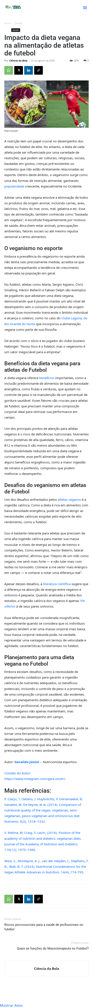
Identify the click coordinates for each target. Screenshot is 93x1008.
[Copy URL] (38, 70)
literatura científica (57, 584)
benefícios (47, 378)
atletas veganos (69, 499)
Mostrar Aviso (11, 1005)
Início (7, 23)
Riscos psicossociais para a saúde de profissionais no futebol (43, 927)
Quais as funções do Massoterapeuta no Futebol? (53, 948)
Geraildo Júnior (26, 762)
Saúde (18, 23)
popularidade (14, 186)
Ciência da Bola (18, 60)
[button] (85, 7)
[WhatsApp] (8, 70)
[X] (18, 70)
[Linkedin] (28, 70)
